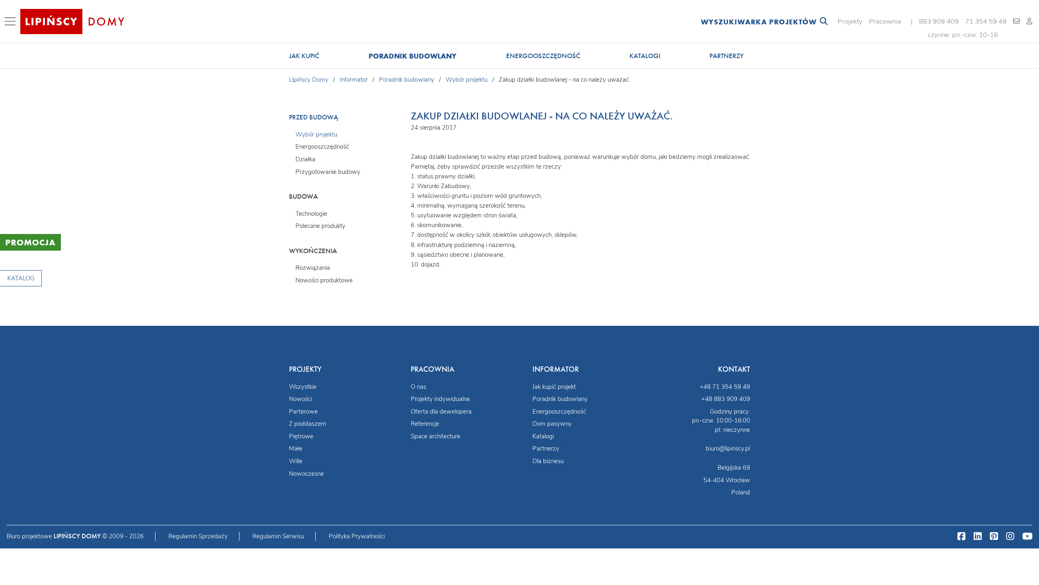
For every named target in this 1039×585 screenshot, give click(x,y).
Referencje (425, 424)
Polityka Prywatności (357, 536)
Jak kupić (304, 56)
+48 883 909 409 (725, 399)
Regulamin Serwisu (278, 536)
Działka (305, 159)
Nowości (300, 399)
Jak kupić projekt (554, 387)
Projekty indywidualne (440, 399)
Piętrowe (301, 436)
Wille (295, 461)
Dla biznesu (548, 461)
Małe (295, 448)
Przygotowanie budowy (327, 172)
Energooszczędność (543, 56)
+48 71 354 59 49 (725, 387)
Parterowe (303, 411)
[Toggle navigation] (11, 21)
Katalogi (644, 56)
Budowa (303, 196)
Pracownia (885, 21)
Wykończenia (313, 251)
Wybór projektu (316, 134)
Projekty (850, 21)
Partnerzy (726, 56)
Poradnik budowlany (413, 56)
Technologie (311, 214)
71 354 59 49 (986, 21)
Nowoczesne (306, 474)
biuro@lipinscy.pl (728, 448)
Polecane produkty (320, 226)
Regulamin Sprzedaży (198, 536)
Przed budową (313, 117)
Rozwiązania (312, 268)
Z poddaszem (307, 424)
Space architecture (435, 436)
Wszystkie (303, 387)
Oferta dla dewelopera (441, 411)
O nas (418, 387)
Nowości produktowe (324, 280)
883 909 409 (939, 21)
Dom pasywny (552, 424)
